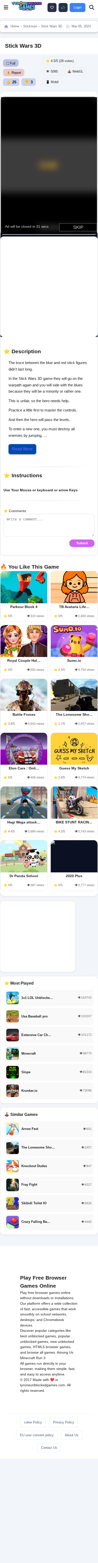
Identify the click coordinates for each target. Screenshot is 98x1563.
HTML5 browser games (51, 1347)
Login (77, 7)
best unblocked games (38, 1336)
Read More (22, 449)
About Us (71, 1435)
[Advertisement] (49, 287)
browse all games (41, 1352)
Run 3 (40, 1358)
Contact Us (49, 1448)
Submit (82, 543)
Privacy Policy (63, 1422)
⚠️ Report (13, 73)
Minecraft (27, 1358)
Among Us (65, 1352)
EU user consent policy (37, 1435)
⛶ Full (10, 63)
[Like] (52, 7)
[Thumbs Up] (63, 7)
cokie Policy (33, 1422)
